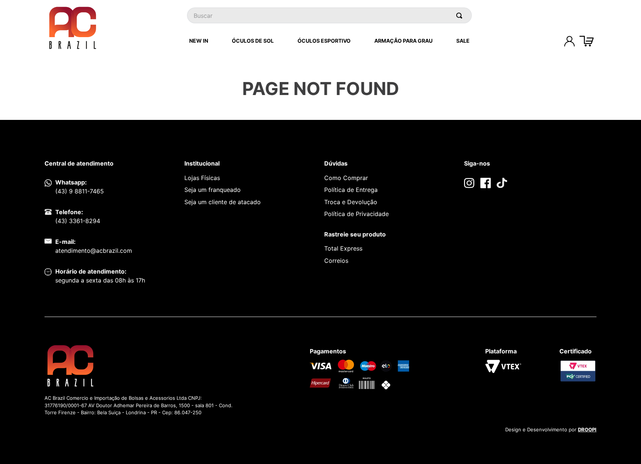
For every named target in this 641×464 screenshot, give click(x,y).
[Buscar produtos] (460, 15)
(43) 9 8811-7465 (79, 191)
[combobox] (329, 15)
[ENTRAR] (569, 41)
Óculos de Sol (253, 40)
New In (198, 40)
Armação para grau (403, 40)
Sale (463, 40)
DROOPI (587, 429)
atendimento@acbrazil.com (93, 250)
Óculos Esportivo (324, 40)
